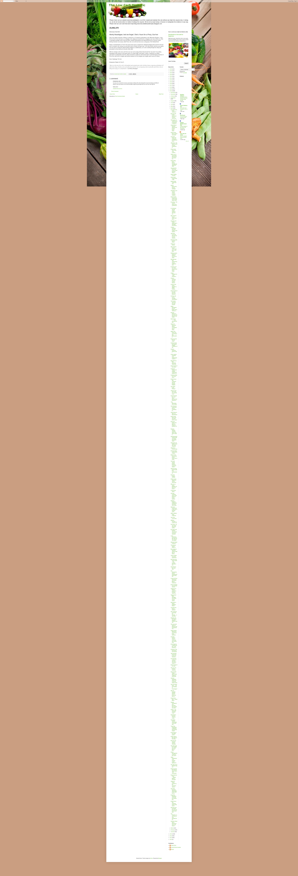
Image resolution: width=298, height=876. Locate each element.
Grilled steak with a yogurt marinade (174, 133)
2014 (171, 90)
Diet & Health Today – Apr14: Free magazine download (174, 674)
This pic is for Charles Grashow (173, 669)
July (172, 102)
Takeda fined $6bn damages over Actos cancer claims (173, 597)
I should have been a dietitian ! (173, 608)
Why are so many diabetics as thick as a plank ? (174, 486)
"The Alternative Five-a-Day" (174, 403)
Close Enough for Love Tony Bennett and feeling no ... (174, 398)
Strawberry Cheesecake (174, 448)
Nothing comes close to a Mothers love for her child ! (174, 255)
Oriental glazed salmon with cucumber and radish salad (174, 439)
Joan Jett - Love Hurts (173, 518)
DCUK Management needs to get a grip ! (174, 754)
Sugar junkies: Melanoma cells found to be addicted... (174, 633)
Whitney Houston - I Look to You (174, 521)
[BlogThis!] (131, 74)
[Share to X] (132, 74)
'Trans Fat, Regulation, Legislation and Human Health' (174, 728)
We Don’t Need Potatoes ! (174, 543)
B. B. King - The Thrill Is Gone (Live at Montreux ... (174, 204)
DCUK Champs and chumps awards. (174, 585)
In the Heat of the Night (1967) (173, 733)
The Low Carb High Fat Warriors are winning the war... (174, 626)
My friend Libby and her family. (174, 241)
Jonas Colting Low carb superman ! (174, 556)
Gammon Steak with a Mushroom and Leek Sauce (174, 823)
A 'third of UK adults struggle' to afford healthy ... (173, 287)
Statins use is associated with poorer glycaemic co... (174, 156)
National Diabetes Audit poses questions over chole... (174, 503)
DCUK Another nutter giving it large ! (174, 452)
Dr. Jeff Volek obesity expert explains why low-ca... (173, 211)
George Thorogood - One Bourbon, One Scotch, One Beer (174, 705)
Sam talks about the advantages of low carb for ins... (174, 791)
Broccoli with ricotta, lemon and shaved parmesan (173, 116)
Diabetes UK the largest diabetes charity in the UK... (174, 620)
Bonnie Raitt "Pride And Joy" (173, 182)
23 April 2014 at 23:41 (117, 88)
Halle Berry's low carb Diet (173, 568)
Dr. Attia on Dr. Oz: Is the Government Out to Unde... (174, 269)
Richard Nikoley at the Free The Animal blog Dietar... (174, 315)
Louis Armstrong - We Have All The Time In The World (174, 538)
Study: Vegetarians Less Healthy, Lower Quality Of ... (174, 760)
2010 (171, 839)
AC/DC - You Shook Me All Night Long (173, 711)
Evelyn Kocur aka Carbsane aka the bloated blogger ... (173, 382)
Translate (185, 72)
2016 (171, 87)
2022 (171, 76)
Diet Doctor (182, 115)
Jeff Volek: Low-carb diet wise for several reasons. (174, 236)
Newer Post (112, 94)
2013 (171, 834)
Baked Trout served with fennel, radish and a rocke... (174, 457)
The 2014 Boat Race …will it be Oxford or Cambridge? (174, 687)
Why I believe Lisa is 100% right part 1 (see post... (173, 249)
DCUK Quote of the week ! (174, 366)
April (172, 108)
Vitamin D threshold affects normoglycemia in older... (174, 327)
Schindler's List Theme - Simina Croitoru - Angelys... (174, 193)
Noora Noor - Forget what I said (174, 178)
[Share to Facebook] (134, 74)
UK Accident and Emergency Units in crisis (183, 109)
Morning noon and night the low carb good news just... (174, 810)
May (172, 106)
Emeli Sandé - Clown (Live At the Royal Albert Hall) (174, 198)
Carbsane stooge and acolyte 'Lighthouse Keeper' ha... (174, 371)
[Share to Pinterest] (135, 74)
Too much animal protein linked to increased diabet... (173, 464)
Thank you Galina (173, 244)
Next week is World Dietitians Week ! (173, 604)
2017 (171, 85)
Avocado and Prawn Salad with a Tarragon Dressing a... (174, 223)
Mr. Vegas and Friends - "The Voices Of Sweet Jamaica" (174, 532)
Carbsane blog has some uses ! (174, 376)
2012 (171, 835)
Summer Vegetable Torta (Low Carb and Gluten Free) (174, 680)
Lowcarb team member (176, 847)
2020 (171, 79)
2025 (171, 70)
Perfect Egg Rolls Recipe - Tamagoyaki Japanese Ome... (174, 163)
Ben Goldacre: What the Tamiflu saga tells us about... (174, 551)
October (172, 96)
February (173, 829)
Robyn (172, 849)
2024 (171, 72)
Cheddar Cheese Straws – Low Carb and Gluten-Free (174, 639)
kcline (151, 858)
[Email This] (129, 74)
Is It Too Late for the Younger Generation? (174, 297)
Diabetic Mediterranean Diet (183, 124)
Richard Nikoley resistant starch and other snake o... (174, 432)
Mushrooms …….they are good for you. (174, 320)
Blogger (160, 858)
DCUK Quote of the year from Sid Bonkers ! (174, 292)
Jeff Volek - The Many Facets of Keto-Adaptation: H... (174, 145)
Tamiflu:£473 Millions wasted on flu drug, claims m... (173, 591)
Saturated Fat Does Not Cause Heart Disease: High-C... (174, 170)
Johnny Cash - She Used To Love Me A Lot (174, 392)
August (172, 100)
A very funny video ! (173, 491)
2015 (171, 89)
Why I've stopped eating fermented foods (183, 137)
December (173, 92)
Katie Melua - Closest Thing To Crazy (173, 716)
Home (137, 94)
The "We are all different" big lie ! (174, 766)
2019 (171, 81)
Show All (187, 141)
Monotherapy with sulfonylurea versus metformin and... (174, 262)
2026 (171, 69)
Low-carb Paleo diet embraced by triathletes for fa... (174, 139)
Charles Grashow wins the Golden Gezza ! (173, 280)
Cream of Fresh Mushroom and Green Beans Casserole (174, 580)
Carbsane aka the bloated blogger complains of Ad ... (174, 345)
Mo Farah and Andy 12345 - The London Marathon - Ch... (174, 562)
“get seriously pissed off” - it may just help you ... (174, 655)
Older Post (161, 94)
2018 (171, 83)
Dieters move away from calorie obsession (173, 480)
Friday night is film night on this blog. (174, 737)
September (173, 97)
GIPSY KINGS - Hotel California (174, 514)
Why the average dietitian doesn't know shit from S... (173, 693)
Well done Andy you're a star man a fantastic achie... (174, 509)
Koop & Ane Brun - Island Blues (174, 699)
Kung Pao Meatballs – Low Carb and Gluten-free (174, 797)
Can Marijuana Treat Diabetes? (174, 111)
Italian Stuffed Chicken (173, 175)
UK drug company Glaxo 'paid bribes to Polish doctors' (174, 496)
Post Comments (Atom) (120, 96)
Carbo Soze (173, 845)
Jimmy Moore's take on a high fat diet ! (174, 413)
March (172, 828)
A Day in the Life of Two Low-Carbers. (173, 151)
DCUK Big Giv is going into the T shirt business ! (174, 646)
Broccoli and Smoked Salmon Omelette (173, 742)
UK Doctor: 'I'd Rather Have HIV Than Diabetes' (174, 444)
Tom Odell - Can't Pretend (173, 387)
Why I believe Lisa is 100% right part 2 (173, 217)
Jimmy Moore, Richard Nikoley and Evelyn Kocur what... (174, 128)
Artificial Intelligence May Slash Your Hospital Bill (183, 127)
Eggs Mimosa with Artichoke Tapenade (173, 362)
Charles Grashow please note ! (174, 351)
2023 (171, 74)
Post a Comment (114, 91)
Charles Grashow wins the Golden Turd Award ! (174, 229)
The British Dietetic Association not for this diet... (174, 722)
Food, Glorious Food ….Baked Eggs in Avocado (174, 777)
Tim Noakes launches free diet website (173, 303)
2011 (171, 837)
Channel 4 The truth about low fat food (174, 650)
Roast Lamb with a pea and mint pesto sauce (174, 418)
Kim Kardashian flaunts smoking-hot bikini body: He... (174, 573)
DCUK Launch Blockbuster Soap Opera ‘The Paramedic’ (174, 771)
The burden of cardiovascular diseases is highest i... (174, 122)
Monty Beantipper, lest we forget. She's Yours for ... (174, 308)
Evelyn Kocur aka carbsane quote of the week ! (174, 803)
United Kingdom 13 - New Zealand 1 (174, 275)
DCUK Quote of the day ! (174, 665)
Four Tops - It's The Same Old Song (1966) (174, 526)
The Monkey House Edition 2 (173, 546)
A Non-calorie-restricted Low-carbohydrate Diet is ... (174, 357)
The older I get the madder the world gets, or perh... (174, 748)
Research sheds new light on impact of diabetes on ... (174, 424)
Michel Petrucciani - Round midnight (174, 187)
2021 (171, 78)
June (172, 104)
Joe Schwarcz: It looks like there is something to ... (174, 408)
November (173, 94)
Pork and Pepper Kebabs (173, 476)
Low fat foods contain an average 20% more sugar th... (173, 661)
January (173, 831)
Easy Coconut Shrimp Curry (174, 340)
